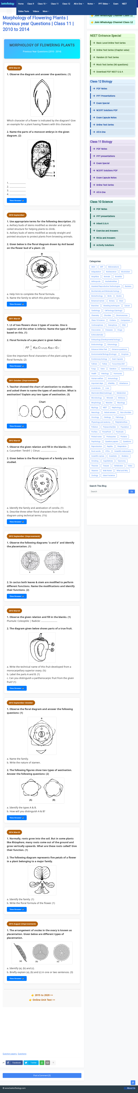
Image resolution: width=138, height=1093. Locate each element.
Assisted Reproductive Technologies (105, 286)
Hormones (118, 374)
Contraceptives (97, 325)
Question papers (10, 1054)
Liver (107, 388)
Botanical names (97, 301)
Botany (112, 301)
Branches (95, 306)
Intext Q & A (102, 223)
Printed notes (96, 437)
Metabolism (121, 393)
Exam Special (102, 103)
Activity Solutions (105, 245)
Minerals (110, 398)
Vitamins (94, 471)
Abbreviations (113, 267)
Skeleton (125, 456)
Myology (94, 408)
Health (93, 374)
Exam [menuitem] (115, 4)
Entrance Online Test (99, 349)
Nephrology (116, 408)
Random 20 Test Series (107, 57)
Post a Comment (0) (42, 1075)
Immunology (113, 378)
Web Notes (107, 471)
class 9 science (109, 475)
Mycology (121, 403)
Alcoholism (125, 272)
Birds (110, 296)
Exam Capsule (117, 359)
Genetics (112, 369)
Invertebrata (96, 388)
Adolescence (111, 272)
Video (130, 466)
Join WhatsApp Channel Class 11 (113, 15)
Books (119, 296)
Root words (96, 451)
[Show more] (53, 1062)
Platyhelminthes (121, 422)
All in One (101, 132)
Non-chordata (125, 412)
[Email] (47, 1062)
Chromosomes (121, 315)
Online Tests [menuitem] (23, 11)
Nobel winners (109, 412)
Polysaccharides (109, 427)
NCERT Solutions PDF (107, 110)
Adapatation (96, 272)
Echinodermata (97, 335)
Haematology (126, 369)
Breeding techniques (112, 306)
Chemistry (95, 315)
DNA (124, 325)
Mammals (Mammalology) (101, 393)
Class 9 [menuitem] (30, 4)
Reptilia (110, 446)
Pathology (119, 417)
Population (125, 427)
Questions (22, 1054)
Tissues (106, 466)
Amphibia (95, 277)
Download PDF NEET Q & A (109, 71)
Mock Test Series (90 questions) (112, 64)
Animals (107, 277)
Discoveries (96, 330)
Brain (121, 301)
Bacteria (128, 286)
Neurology (95, 412)
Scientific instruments (122, 451)
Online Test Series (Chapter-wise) (112, 50)
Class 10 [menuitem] (41, 4)
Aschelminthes (111, 281)
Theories (94, 466)
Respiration (122, 446)
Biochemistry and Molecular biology (105, 291)
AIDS (93, 267)
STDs (107, 451)
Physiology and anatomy (100, 422)
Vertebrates (118, 466)
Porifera (94, 432)
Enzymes (124, 354)
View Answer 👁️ (17, 200)
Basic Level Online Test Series (111, 43)
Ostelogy (107, 417)
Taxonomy (122, 461)
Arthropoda (95, 281)
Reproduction (96, 446)
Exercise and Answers (107, 230)
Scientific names (97, 456)
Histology (105, 374)
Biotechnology (97, 296)
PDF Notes (101, 88)
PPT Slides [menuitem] (103, 4)
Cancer (127, 306)
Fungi (93, 369)
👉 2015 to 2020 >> (42, 995)
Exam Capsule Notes (106, 117)
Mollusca (121, 398)
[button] (4, 11)
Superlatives (108, 461)
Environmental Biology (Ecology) (104, 354)
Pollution (94, 427)
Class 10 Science (98, 320)
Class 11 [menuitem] (55, 4)
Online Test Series (105, 124)
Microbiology (96, 398)
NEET (105, 408)
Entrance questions (119, 349)
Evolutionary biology (99, 359)
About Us (131, 1088)
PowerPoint (106, 432)
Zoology (94, 475)
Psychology (95, 441)
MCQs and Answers (105, 238)
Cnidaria (112, 320)
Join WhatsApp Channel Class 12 (113, 22)
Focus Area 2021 (118, 364)
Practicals (119, 432)
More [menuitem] (45, 11)
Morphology (96, 403)
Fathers (94, 364)
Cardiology (95, 310)
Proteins (124, 437)
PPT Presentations (105, 96)
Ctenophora (112, 325)
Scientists (113, 456)
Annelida (118, 277)
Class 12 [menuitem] (66, 4)
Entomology (112, 344)
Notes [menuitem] (90, 4)
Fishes (104, 364)
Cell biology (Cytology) (113, 310)
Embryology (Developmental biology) (105, 340)
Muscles (109, 403)
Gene (103, 369)
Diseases (109, 330)
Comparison (125, 320)
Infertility (111, 383)
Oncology (95, 417)
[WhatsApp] (41, 1062)
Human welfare (97, 378)
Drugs (120, 330)
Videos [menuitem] (36, 11)
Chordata (107, 315)
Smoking (94, 461)
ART (101, 267)
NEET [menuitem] (124, 4)
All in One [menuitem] (78, 4)
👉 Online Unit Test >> (42, 999)
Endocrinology (97, 344)
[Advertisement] (42, 1028)
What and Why (122, 471)
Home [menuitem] (21, 4)
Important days (97, 383)
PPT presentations (105, 156)
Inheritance (123, 383)
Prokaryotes (111, 437)
